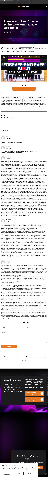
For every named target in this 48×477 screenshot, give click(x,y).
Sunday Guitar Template (3, 459)
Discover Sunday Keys (30, 391)
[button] (24, 89)
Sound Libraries (4, 460)
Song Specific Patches (5, 454)
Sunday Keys (3, 453)
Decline (29, 473)
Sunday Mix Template (5, 456)
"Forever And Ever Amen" (26, 47)
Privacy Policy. (30, 470)
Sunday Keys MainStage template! (25, 51)
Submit (9, 346)
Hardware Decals (4, 462)
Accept (18, 473)
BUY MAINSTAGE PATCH (24, 88)
